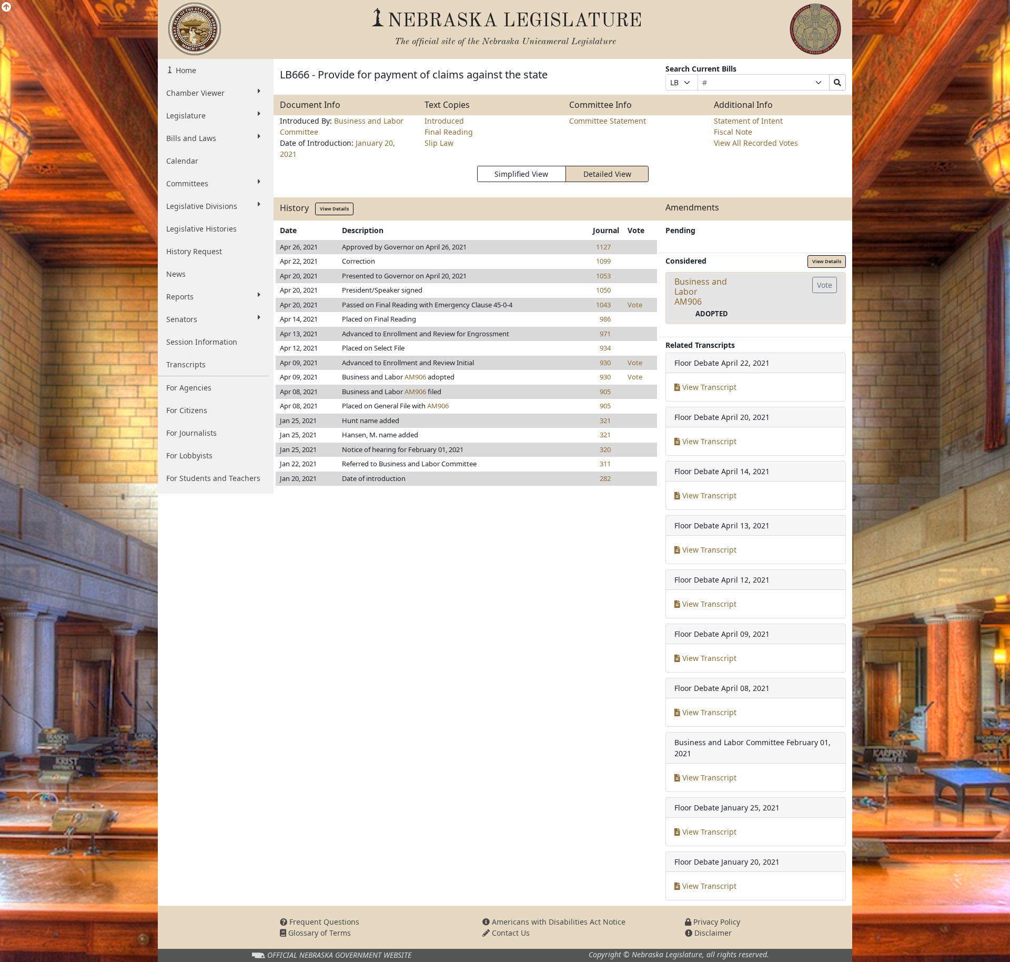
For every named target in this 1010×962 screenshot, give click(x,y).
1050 (603, 290)
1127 (603, 247)
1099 (603, 261)
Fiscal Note (733, 132)
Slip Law (439, 143)
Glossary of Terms (318, 933)
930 (605, 362)
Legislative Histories (201, 229)
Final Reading (449, 132)
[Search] (837, 82)
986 (605, 319)
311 (605, 463)
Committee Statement (607, 121)
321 (605, 420)
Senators (181, 319)
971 (605, 333)
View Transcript (708, 387)
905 (605, 391)
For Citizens (186, 410)
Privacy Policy (715, 922)
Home (185, 70)
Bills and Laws (191, 138)
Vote (635, 304)
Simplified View (521, 174)
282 (605, 478)
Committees (187, 183)
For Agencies (188, 388)
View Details (334, 208)
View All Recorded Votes (756, 143)
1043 (603, 304)
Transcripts (186, 364)
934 (605, 348)
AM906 (415, 377)
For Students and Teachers (213, 478)
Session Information (201, 342)
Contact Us (510, 933)
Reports (180, 297)
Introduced (444, 121)
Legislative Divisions (201, 206)
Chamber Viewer (195, 93)
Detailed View (607, 174)
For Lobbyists (189, 455)
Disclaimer (712, 933)
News (176, 274)
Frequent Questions (323, 922)
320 (605, 449)
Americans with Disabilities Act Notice (557, 922)
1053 (603, 275)
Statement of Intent (748, 121)
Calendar (182, 161)
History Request (194, 251)
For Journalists (191, 433)
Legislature (186, 116)
